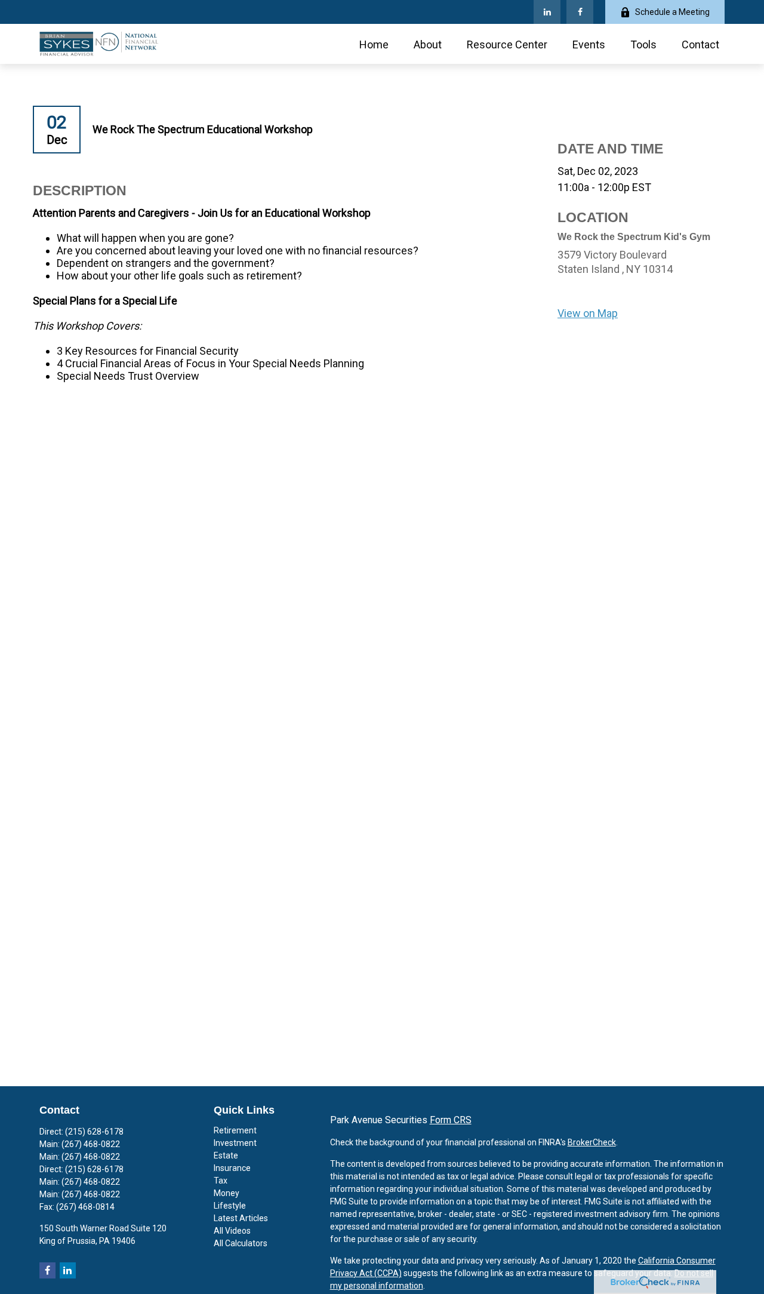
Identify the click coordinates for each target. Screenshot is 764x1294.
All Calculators (240, 1243)
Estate (226, 1155)
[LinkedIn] (547, 12)
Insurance (232, 1168)
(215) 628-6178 (94, 1131)
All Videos (232, 1230)
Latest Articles (241, 1218)
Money (226, 1193)
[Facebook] (579, 12)
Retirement (235, 1130)
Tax (220, 1180)
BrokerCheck (592, 1142)
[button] (374, 44)
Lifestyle (230, 1205)
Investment (235, 1143)
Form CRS (451, 1120)
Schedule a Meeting (672, 12)
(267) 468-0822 (90, 1144)
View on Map (587, 313)
